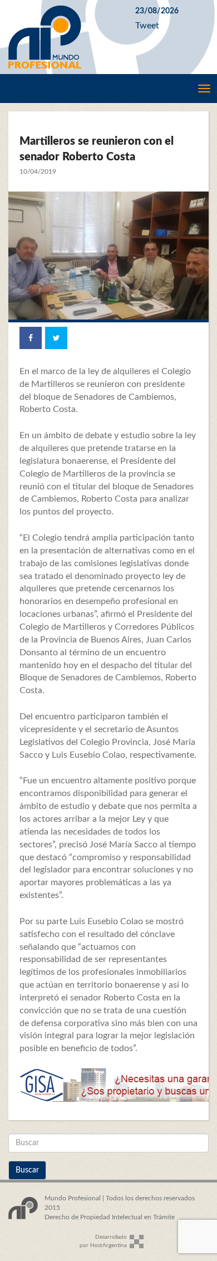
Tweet (147, 25)
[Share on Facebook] (30, 338)
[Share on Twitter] (56, 338)
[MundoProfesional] (63, 37)
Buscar (27, 1170)
